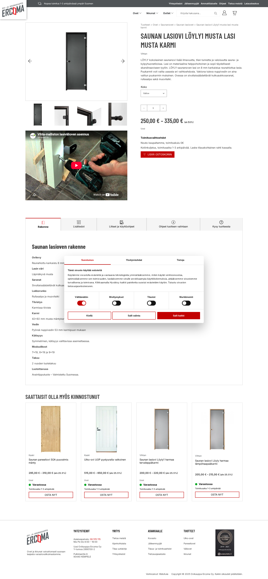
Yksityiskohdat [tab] (134, 260)
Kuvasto (152, 538)
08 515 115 (95, 539)
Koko (144, 86)
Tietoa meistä (235, 3)
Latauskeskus (251, 3)
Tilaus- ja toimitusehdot (160, 548)
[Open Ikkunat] (157, 13)
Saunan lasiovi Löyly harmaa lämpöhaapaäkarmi (211, 462)
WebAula (163, 574)
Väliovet (188, 548)
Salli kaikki (178, 315)
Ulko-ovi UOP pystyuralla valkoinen (105, 459)
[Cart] (234, 13)
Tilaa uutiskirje (119, 548)
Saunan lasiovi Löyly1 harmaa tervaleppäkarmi (157, 461)
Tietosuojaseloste (156, 554)
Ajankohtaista (119, 543)
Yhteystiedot (175, 3)
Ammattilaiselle (209, 3)
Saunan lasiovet (185, 24)
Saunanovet (167, 24)
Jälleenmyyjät (191, 3)
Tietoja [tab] (180, 260)
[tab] (43, 224)
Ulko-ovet (189, 538)
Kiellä (89, 315)
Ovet (155, 24)
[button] (123, 61)
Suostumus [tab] (87, 260)
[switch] (116, 303)
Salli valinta (134, 315)
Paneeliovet (189, 543)
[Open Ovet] (140, 13)
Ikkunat (187, 554)
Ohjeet (222, 3)
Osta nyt (51, 494)
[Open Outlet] (172, 13)
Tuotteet (145, 24)
